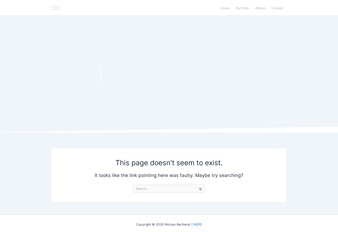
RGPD (197, 224)
